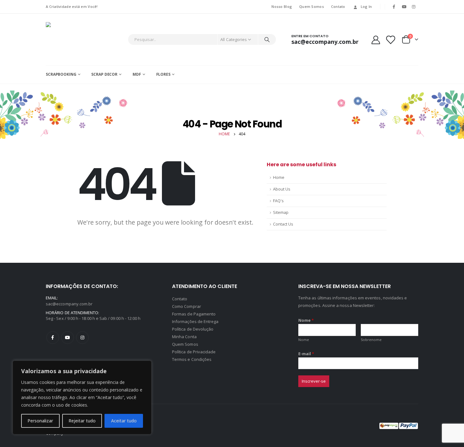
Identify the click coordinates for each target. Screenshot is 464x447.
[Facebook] (394, 7)
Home (278, 177)
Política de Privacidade (194, 352)
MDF (137, 74)
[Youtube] (404, 7)
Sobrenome (371, 339)
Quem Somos (311, 6)
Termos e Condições (191, 359)
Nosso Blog (281, 6)
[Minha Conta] (376, 39)
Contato (338, 6)
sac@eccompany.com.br (69, 304)
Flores (163, 74)
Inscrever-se (314, 381)
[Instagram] (414, 7)
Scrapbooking (61, 74)
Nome (306, 320)
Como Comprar (186, 306)
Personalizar (40, 421)
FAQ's (278, 200)
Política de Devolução (192, 329)
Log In (366, 6)
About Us (281, 189)
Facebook (52, 337)
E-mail (306, 353)
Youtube (67, 337)
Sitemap (281, 212)
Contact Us (283, 224)
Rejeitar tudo (82, 421)
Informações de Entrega (195, 321)
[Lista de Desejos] (390, 39)
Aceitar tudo (124, 421)
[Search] (267, 39)
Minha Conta (184, 336)
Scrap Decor (104, 74)
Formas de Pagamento (194, 314)
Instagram (82, 337)
